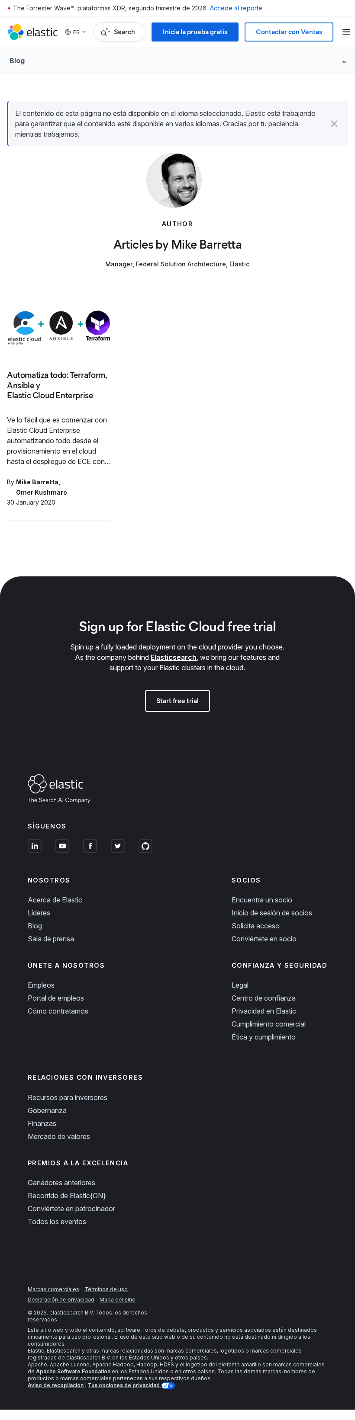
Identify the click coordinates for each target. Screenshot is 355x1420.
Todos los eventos (57, 1221)
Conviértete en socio (264, 938)
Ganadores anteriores (61, 1182)
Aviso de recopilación (56, 1385)
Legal (240, 985)
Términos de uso (106, 1289)
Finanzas (42, 1123)
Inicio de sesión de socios (272, 912)
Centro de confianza (264, 998)
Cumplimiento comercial (269, 1024)
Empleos (41, 985)
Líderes (39, 912)
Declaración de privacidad (61, 1299)
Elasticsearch (174, 657)
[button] (334, 124)
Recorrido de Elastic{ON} (67, 1195)
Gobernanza (47, 1110)
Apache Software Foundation (73, 1371)
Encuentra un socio (262, 899)
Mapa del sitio (118, 1299)
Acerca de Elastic (55, 899)
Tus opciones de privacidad (124, 1385)
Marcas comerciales (53, 1289)
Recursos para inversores (67, 1097)
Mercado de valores (59, 1136)
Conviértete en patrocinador (71, 1208)
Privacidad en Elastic (264, 1011)
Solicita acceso (256, 925)
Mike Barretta (37, 482)
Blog (35, 925)
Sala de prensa (51, 938)
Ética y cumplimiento (264, 1037)
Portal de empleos (56, 998)
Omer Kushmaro (41, 492)
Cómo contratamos (58, 1011)
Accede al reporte (236, 8)
